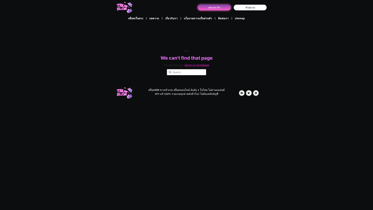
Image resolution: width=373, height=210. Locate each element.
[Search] (170, 72)
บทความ (154, 18)
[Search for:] (186, 72)
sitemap (240, 18)
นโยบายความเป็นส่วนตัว (198, 18)
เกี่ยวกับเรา (171, 18)
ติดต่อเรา (223, 18)
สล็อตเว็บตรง (135, 18)
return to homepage (196, 65)
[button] (241, 93)
